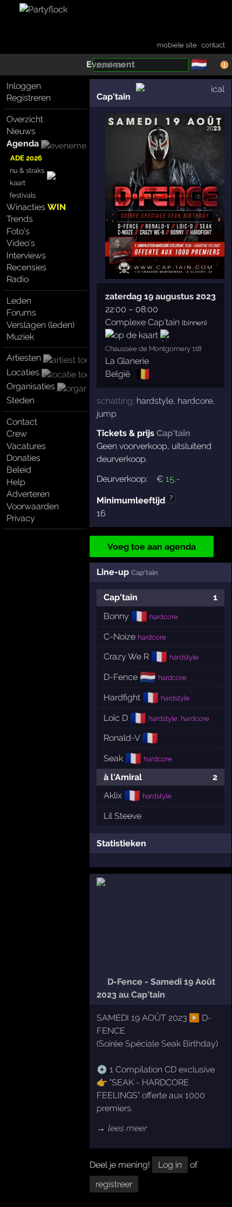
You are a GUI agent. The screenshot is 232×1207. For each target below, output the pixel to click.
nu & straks (27, 170)
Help (15, 482)
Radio (17, 279)
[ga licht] (213, 65)
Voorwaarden (32, 506)
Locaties (22, 372)
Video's (20, 243)
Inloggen (23, 86)
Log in (170, 1165)
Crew (16, 434)
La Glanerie (127, 361)
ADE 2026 (26, 158)
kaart (17, 183)
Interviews (26, 255)
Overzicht (24, 119)
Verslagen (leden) (40, 325)
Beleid (18, 470)
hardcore (195, 401)
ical (217, 89)
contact (213, 45)
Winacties (36, 207)
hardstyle (155, 401)
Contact (21, 422)
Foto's (18, 231)
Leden (18, 301)
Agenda (22, 143)
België (117, 374)
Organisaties (30, 386)
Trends (19, 219)
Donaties (23, 458)
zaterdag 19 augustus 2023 (160, 296)
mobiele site (177, 45)
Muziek (20, 337)
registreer (113, 1184)
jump (107, 414)
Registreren (28, 98)
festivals (23, 195)
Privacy (20, 518)
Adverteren (28, 494)
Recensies (26, 267)
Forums (21, 312)
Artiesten (23, 358)
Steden (20, 400)
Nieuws (21, 131)
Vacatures (26, 446)
